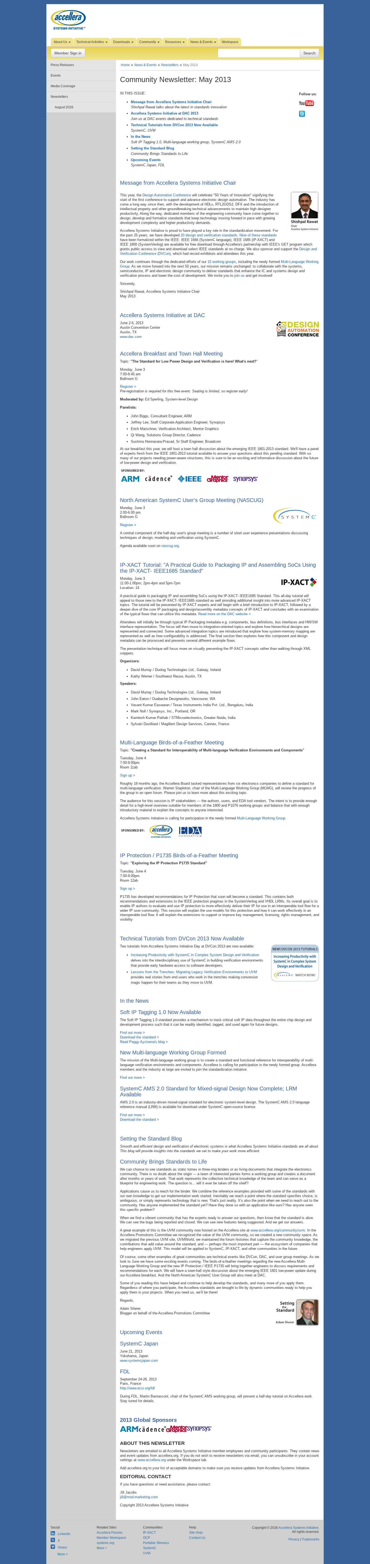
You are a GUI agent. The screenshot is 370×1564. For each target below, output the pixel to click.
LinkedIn (64, 1534)
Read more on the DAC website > (224, 614)
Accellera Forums (109, 1532)
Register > (128, 387)
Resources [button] (173, 42)
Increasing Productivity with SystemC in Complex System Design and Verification (195, 955)
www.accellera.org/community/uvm (278, 1230)
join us (239, 275)
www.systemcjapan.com (139, 1360)
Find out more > (132, 1033)
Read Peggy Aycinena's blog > (144, 1042)
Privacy (293, 1539)
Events (56, 75)
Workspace (230, 42)
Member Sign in (68, 53)
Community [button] (148, 42)
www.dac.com (131, 337)
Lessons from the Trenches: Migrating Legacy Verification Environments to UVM (194, 972)
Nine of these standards (258, 235)
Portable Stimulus (156, 1543)
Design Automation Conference (166, 195)
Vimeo (62, 1547)
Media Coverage (63, 86)
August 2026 (64, 107)
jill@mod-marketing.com (139, 1497)
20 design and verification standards (209, 235)
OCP (146, 1537)
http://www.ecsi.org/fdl (137, 1388)
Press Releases (62, 65)
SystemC (149, 1548)
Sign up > (127, 775)
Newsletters (59, 97)
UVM (146, 1553)
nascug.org (170, 546)
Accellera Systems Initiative (298, 1528)
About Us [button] (61, 42)
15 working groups (221, 262)
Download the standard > (139, 1037)
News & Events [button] (201, 42)
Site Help (196, 1532)
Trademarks (310, 1539)
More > (62, 1554)
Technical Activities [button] (90, 42)
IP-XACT (149, 1532)
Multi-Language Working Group (261, 818)
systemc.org (105, 1543)
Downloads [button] (122, 42)
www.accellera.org (152, 1460)
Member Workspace (111, 1537)
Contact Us (197, 1537)
